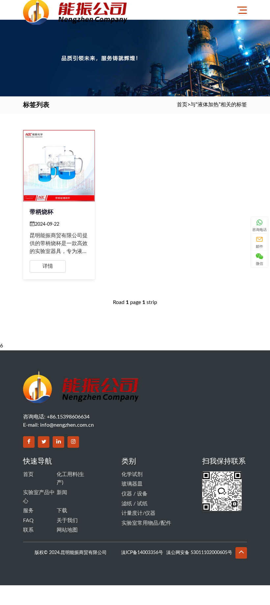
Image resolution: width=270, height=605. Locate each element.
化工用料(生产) (70, 479)
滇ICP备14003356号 (142, 552)
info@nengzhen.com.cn (67, 425)
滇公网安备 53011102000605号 (199, 552)
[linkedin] (58, 442)
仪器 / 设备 (135, 493)
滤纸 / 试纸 (135, 503)
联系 (28, 530)
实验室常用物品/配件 (146, 523)
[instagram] (73, 442)
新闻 (62, 492)
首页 (182, 104)
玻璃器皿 (132, 484)
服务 (28, 510)
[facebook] (29, 442)
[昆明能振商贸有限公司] (106, 9)
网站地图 (67, 530)
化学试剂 (132, 474)
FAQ (28, 520)
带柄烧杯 (41, 212)
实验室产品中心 (39, 497)
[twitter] (43, 442)
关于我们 (67, 520)
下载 (62, 510)
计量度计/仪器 (138, 513)
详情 (47, 266)
